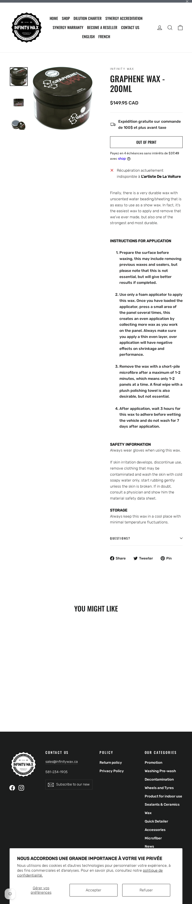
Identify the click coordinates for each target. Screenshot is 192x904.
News (149, 846)
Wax (148, 813)
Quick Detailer (156, 821)
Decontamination (159, 779)
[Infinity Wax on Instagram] (21, 788)
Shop (66, 18)
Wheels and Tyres (159, 788)
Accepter (93, 890)
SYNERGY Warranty (68, 27)
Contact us (130, 27)
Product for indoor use (163, 796)
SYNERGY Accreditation (124, 18)
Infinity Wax (122, 68)
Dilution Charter (88, 18)
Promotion (153, 762)
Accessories (155, 830)
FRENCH (104, 36)
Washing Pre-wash (160, 771)
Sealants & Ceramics (162, 804)
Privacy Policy (112, 771)
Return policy (111, 762)
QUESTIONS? (120, 538)
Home (54, 18)
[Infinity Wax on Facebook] (12, 788)
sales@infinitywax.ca (61, 762)
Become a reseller (102, 27)
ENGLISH (88, 36)
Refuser (146, 890)
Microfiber (153, 838)
